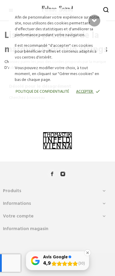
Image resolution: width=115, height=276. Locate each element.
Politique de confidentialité (42, 92)
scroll (94, 20)
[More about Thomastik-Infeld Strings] (57, 140)
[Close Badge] (88, 253)
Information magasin (25, 229)
